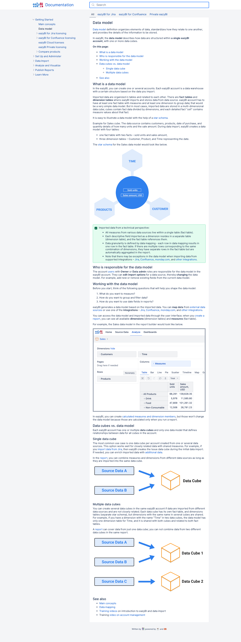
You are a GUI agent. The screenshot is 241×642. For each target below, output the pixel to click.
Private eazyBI (158, 14)
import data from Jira (110, 449)
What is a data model (111, 52)
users (111, 271)
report (103, 457)
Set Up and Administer (48, 56)
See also (104, 77)
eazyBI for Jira (107, 14)
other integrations (186, 259)
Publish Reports (44, 70)
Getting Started (44, 19)
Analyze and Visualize (47, 65)
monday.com (162, 259)
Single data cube (115, 68)
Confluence (147, 259)
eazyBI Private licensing (52, 47)
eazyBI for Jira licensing (52, 33)
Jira (137, 259)
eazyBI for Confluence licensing (57, 37)
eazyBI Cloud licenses (51, 42)
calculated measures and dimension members (149, 416)
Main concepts (47, 24)
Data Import (42, 60)
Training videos (108, 611)
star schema (160, 117)
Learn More (42, 74)
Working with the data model (115, 59)
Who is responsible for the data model (121, 56)
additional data (153, 452)
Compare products (49, 51)
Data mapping (107, 607)
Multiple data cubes (117, 72)
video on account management (127, 614)
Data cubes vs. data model (114, 63)
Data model (45, 28)
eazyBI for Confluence (132, 14)
